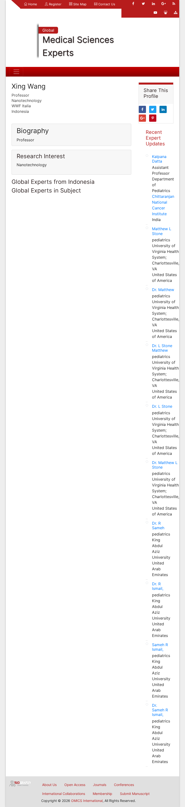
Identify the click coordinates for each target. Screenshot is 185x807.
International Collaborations (63, 794)
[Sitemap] (175, 12)
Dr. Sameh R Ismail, (160, 710)
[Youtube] (155, 12)
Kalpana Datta (159, 159)
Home (32, 4)
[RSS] (173, 3)
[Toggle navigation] (16, 72)
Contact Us (106, 4)
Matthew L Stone (161, 231)
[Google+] (163, 3)
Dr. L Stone (162, 406)
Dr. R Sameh (158, 525)
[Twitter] (143, 3)
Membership (102, 794)
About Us (49, 785)
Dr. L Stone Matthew (162, 348)
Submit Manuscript (135, 794)
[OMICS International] (20, 783)
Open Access (74, 785)
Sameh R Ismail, (160, 647)
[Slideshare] (165, 12)
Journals (99, 785)
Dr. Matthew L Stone (165, 465)
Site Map (79, 4)
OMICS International (87, 801)
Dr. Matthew (163, 289)
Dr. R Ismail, (157, 586)
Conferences (124, 785)
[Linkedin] (153, 3)
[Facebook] (133, 3)
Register (54, 4)
